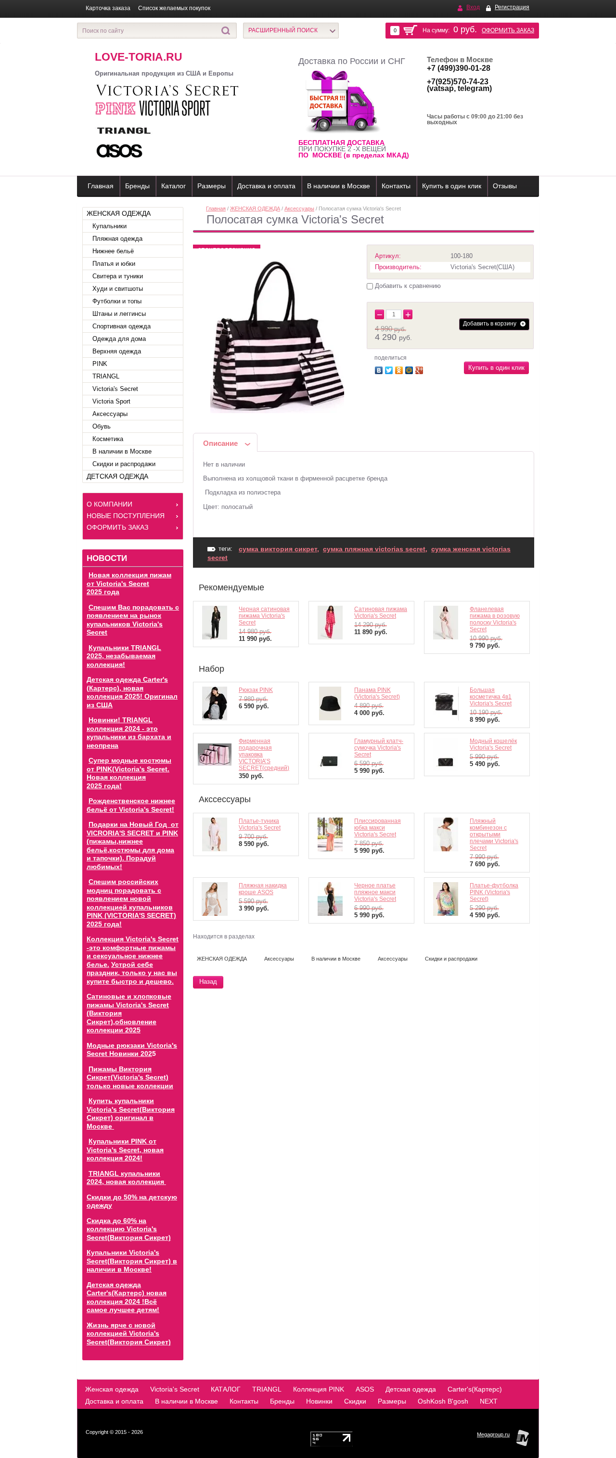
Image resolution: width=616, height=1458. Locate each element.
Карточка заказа (108, 8)
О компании (109, 504)
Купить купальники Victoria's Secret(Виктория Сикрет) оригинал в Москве (131, 1113)
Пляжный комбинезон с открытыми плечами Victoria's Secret (494, 834)
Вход (473, 7)
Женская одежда (112, 1389)
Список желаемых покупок (174, 8)
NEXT (489, 1401)
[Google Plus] (420, 369)
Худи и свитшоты (117, 288)
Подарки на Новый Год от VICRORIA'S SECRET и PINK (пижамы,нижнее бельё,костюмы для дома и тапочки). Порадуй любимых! (133, 845)
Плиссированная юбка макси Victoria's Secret (377, 828)
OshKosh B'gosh (443, 1401)
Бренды (137, 186)
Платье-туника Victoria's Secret (260, 824)
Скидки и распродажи (123, 464)
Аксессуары (110, 413)
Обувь (101, 426)
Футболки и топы (116, 301)
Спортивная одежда (121, 326)
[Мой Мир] (410, 369)
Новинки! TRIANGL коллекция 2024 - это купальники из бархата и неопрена (129, 732)
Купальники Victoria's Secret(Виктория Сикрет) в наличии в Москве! (132, 1261)
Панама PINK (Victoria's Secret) (377, 693)
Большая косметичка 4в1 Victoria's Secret (491, 697)
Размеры (211, 186)
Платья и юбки (113, 263)
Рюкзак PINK (256, 690)
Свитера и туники (117, 276)
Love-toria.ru (138, 57)
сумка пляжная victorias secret (374, 549)
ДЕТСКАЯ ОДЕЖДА (117, 476)
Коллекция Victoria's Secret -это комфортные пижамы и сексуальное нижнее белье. (133, 951)
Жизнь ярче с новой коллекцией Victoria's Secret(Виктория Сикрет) (129, 1333)
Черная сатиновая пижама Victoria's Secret (264, 616)
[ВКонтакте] (380, 369)
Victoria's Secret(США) (482, 267)
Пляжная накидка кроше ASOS (263, 889)
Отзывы (505, 186)
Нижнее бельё (113, 251)
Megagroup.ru (493, 1434)
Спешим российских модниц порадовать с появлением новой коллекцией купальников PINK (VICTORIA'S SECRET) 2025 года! (131, 903)
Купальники (109, 226)
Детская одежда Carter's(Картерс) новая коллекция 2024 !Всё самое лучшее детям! (127, 1297)
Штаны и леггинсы (119, 313)
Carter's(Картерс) (475, 1389)
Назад (208, 981)
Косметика (107, 439)
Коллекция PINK (318, 1389)
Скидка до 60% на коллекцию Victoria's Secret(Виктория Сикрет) (129, 1229)
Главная (101, 186)
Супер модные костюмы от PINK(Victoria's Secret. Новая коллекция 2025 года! (129, 773)
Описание (220, 443)
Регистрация (512, 7)
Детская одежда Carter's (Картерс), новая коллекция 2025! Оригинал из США (132, 692)
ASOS (365, 1389)
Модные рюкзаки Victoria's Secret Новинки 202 (132, 1049)
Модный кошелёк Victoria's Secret (493, 744)
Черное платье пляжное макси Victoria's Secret (375, 892)
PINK (99, 363)
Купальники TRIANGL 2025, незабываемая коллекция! (124, 656)
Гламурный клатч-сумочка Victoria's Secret (378, 748)
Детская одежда (410, 1389)
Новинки (319, 1401)
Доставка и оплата (266, 186)
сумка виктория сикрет (278, 549)
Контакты (396, 186)
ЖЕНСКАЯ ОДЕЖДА (119, 213)
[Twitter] (390, 369)
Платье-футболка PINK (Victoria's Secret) (494, 892)
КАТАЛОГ (226, 1389)
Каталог (173, 186)
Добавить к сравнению (407, 285)
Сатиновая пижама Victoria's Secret (380, 612)
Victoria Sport (111, 401)
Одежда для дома (119, 338)
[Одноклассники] (400, 369)
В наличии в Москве (338, 186)
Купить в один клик (451, 186)
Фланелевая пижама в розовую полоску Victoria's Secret (495, 619)
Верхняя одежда (116, 351)
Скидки (355, 1401)
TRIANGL (105, 376)
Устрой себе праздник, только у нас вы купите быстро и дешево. (132, 973)
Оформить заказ (508, 30)
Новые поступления (126, 516)
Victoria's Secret (115, 388)
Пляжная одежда (117, 238)
